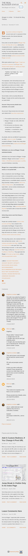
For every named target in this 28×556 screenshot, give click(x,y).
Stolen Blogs (6, 278)
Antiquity (16, 263)
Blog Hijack (13, 265)
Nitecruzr (9, 328)
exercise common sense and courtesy (11, 234)
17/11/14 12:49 (11, 348)
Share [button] (4, 283)
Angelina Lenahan (12, 294)
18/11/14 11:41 (11, 420)
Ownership (5, 276)
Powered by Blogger (14, 551)
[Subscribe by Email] (21, 7)
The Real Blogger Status (10, 4)
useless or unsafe (11, 139)
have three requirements (17, 113)
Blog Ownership (7, 269)
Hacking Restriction (13, 273)
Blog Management (7, 267)
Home (3, 11)
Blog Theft (5, 271)
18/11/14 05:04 (11, 379)
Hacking (4, 273)
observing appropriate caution (9, 256)
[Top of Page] (21, 552)
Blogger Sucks (14, 271)
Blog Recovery (16, 269)
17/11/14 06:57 (11, 324)
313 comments (11, 527)
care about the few (6, 245)
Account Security (7, 263)
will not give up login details (12, 254)
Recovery (12, 276)
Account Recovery (12, 260)
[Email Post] (3, 281)
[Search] (21, 3)
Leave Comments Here (12, 511)
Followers (11, 11)
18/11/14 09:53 (11, 399)
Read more (23, 456)
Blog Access (5, 265)
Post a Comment (6, 424)
